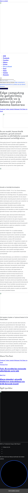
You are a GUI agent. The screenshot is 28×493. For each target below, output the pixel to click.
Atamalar (6, 75)
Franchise (6, 60)
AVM (4, 56)
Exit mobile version (14, 491)
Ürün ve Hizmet (7, 66)
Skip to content (4, 1)
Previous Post (4, 364)
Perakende (6, 58)
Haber (5, 70)
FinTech (5, 64)
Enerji (4, 68)
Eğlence (5, 62)
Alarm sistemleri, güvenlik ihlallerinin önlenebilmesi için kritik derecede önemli (12, 382)
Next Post (2, 375)
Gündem (5, 72)
